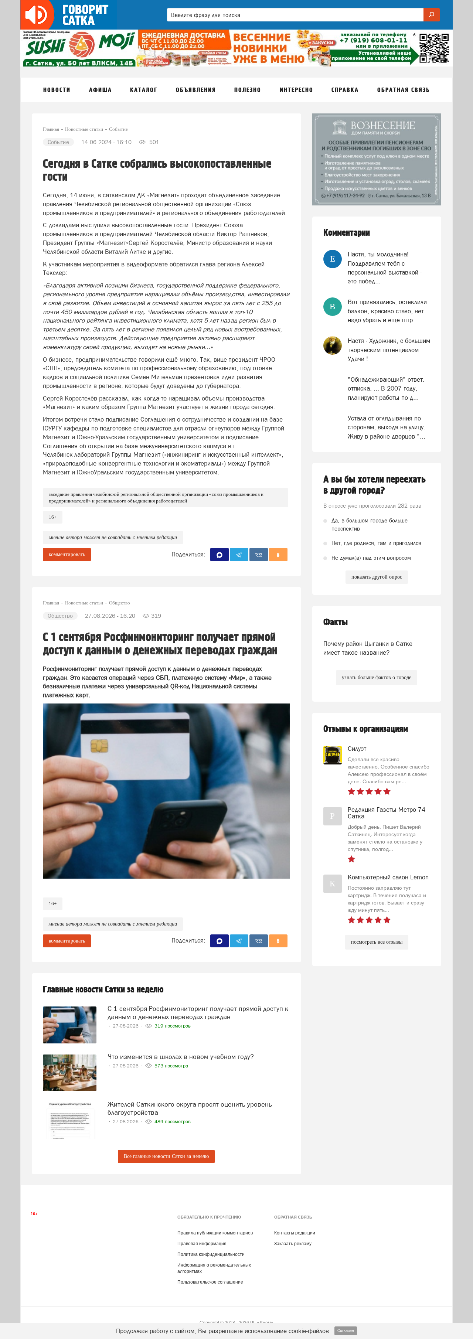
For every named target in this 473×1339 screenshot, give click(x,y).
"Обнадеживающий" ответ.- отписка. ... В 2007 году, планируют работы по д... (387, 388)
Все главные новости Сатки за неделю (166, 1156)
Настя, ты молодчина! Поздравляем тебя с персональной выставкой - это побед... (385, 268)
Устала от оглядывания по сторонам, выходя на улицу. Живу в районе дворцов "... (386, 427)
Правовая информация (202, 1243)
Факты (335, 622)
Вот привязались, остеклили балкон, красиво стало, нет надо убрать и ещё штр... (387, 311)
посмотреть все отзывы (376, 942)
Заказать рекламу (293, 1243)
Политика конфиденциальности (211, 1254)
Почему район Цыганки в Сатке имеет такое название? (367, 648)
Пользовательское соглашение (210, 1282)
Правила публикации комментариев (215, 1233)
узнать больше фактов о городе (376, 677)
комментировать (67, 554)
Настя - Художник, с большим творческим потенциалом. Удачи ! (389, 349)
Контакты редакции (294, 1233)
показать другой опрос (376, 577)
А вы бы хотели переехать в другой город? (374, 485)
